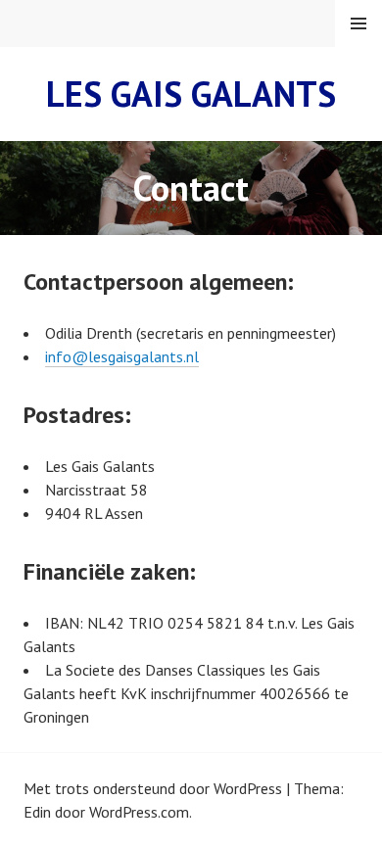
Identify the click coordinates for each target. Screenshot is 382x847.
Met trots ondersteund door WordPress (153, 788)
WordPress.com (139, 812)
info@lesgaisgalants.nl (122, 356)
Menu (358, 23)
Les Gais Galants (191, 94)
